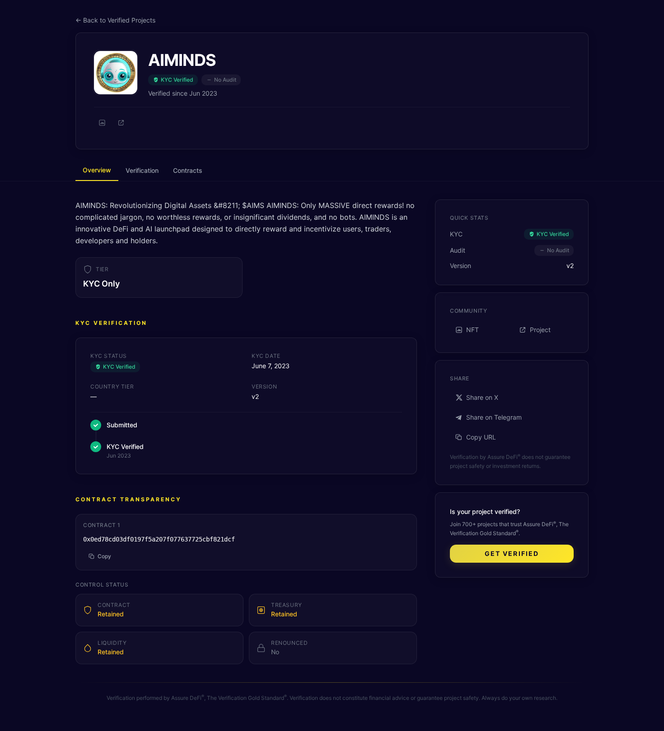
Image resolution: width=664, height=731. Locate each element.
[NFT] (102, 123)
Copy (104, 556)
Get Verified (512, 553)
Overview (97, 170)
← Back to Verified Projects (115, 20)
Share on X (482, 397)
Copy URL (481, 437)
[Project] (121, 123)
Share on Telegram (494, 417)
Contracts (187, 170)
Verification (142, 170)
